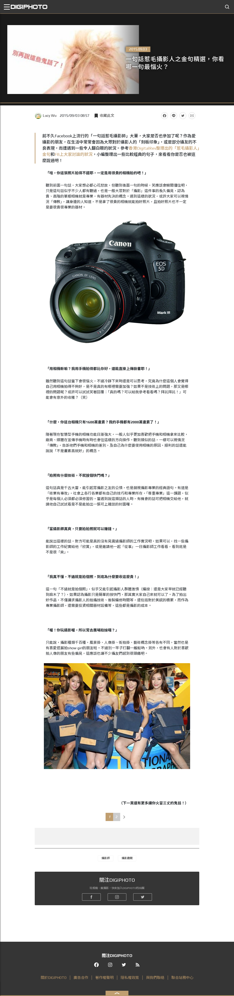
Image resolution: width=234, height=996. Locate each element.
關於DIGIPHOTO (53, 977)
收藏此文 (107, 115)
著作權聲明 (104, 977)
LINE (173, 115)
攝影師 (105, 858)
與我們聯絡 (155, 977)
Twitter (182, 115)
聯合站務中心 (182, 977)
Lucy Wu (49, 115)
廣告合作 (81, 977)
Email (192, 115)
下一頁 (124, 817)
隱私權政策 (130, 977)
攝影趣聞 (127, 858)
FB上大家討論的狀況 (74, 154)
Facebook (164, 115)
